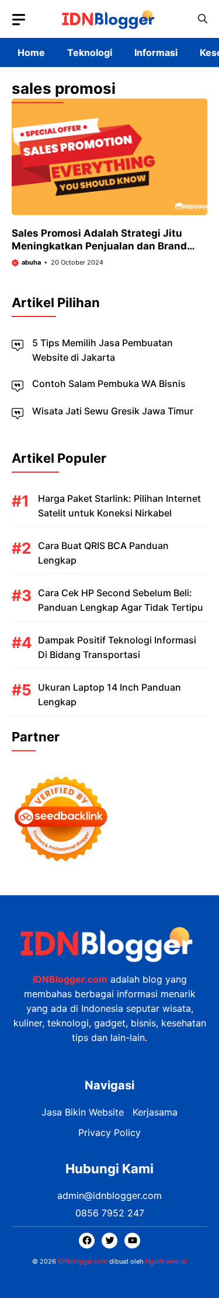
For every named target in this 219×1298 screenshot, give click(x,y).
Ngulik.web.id (166, 1261)
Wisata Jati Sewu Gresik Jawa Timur (112, 411)
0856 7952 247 (109, 1213)
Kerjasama (155, 1112)
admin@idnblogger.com (109, 1195)
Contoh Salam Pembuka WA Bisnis (109, 383)
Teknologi (89, 52)
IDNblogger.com (82, 1261)
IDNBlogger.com (70, 979)
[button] (202, 19)
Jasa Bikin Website (82, 1112)
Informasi (156, 52)
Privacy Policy (109, 1132)
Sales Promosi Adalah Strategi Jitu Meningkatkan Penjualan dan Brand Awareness (99, 246)
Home (31, 52)
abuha (31, 262)
